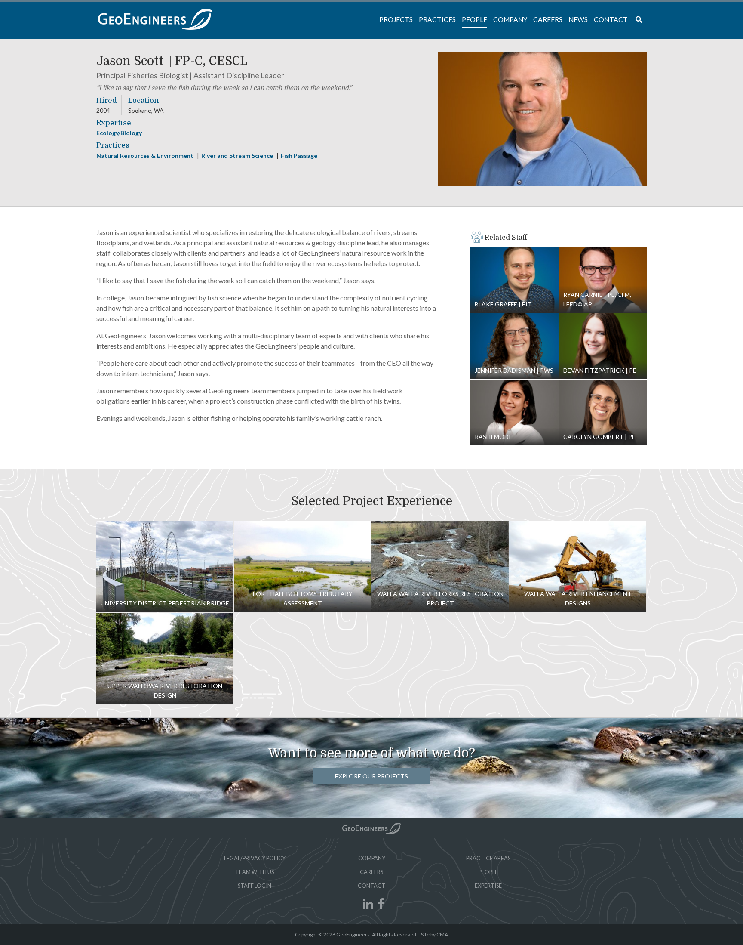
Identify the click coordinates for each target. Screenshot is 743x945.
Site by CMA (434, 934)
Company (371, 858)
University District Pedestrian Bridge (164, 566)
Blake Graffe (514, 280)
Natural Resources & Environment (145, 155)
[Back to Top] (371, 828)
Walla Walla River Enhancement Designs (577, 566)
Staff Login (254, 885)
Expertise (488, 885)
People (488, 871)
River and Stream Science (237, 155)
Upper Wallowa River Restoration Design (164, 658)
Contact (371, 885)
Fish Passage (299, 155)
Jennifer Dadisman (514, 346)
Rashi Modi (514, 413)
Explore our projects (371, 776)
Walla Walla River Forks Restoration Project (440, 566)
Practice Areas (488, 858)
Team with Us (254, 871)
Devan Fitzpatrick (603, 346)
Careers (371, 871)
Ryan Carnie (603, 280)
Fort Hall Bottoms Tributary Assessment (302, 566)
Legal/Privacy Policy (255, 858)
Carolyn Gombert (603, 413)
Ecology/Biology (119, 132)
